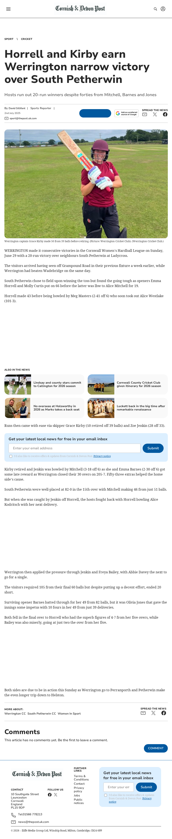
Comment (156, 748)
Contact (79, 784)
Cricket (26, 39)
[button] (8, 9)
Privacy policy (79, 789)
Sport (8, 39)
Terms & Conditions (81, 777)
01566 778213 (32, 814)
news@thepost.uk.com (33, 822)
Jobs (77, 795)
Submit (153, 448)
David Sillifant (17, 108)
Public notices (79, 801)
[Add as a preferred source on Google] (126, 113)
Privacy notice (102, 456)
